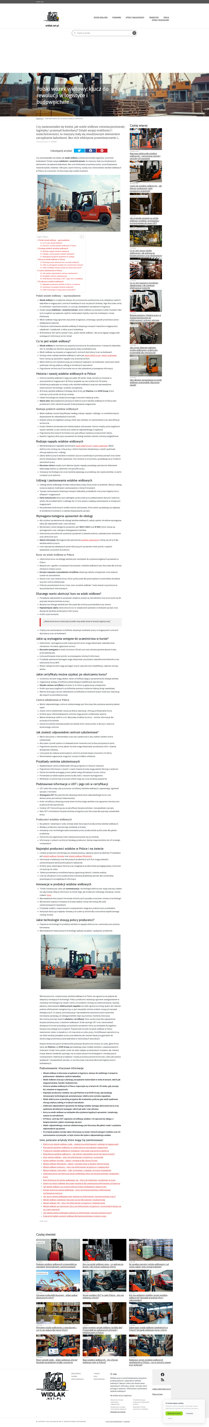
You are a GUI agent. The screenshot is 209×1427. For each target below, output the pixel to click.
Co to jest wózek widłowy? (52, 243)
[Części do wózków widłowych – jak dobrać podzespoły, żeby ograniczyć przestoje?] (146, 171)
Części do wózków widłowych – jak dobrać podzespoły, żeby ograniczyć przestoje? (146, 188)
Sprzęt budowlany (160, 20)
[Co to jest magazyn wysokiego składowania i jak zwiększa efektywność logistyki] (146, 268)
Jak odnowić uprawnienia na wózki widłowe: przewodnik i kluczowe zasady (146, 382)
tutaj (49, 895)
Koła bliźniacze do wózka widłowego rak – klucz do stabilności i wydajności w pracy (79, 1180)
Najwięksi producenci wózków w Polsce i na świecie (61, 284)
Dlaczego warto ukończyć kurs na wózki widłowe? (61, 262)
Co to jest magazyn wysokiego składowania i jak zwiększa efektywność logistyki (144, 285)
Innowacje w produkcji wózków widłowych (58, 287)
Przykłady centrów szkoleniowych (55, 276)
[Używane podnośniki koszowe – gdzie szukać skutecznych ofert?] (58, 1281)
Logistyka (133, 326)
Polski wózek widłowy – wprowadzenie (54, 240)
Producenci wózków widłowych (51, 282)
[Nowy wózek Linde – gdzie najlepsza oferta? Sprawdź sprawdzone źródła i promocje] (58, 1345)
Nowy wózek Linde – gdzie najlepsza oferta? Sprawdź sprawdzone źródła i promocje (57, 1361)
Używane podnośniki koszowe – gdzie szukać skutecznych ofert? (57, 1296)
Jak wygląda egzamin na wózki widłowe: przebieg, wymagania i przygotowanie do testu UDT (144, 220)
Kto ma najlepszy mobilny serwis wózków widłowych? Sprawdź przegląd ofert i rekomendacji (148, 1297)
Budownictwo (41, 1273)
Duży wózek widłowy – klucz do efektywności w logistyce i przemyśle (73, 1157)
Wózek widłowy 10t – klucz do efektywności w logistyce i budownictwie (74, 1203)
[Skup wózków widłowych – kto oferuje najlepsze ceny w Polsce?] (104, 1345)
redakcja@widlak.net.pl (161, 1389)
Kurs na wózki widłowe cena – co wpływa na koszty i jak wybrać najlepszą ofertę (103, 1265)
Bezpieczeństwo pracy (138, 196)
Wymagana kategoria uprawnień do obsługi (58, 257)
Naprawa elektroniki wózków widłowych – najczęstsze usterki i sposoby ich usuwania (145, 155)
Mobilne (132, 1273)
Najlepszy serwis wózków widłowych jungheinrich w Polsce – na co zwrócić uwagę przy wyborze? (150, 1362)
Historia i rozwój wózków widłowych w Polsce (59, 246)
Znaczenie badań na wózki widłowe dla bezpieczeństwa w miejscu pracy (74, 1216)
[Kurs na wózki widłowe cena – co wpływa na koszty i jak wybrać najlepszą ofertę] (104, 1250)
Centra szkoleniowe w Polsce (50, 271)
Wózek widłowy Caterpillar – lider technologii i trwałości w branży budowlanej (77, 1170)
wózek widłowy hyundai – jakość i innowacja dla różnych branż (70, 1160)
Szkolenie (133, 358)
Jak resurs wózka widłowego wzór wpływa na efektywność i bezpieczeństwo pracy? (79, 1196)
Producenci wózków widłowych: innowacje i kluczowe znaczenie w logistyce (76, 1151)
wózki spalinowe (109, 355)
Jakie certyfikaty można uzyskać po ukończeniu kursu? (62, 268)
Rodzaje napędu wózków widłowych (56, 251)
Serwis (85, 1273)
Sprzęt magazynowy (135, 17)
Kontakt (127, 1421)
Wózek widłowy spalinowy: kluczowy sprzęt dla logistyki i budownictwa (74, 1200)
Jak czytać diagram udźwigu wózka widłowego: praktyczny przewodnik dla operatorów (144, 349)
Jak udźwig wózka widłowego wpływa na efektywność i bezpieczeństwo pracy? (77, 1213)
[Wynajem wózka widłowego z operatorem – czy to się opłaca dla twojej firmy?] (58, 1313)
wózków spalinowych (90, 540)
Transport (97, 1373)
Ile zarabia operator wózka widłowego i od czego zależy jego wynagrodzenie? (149, 1265)
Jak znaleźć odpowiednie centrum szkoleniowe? (60, 273)
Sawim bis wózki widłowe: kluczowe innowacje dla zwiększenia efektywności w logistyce (81, 1183)
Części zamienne (136, 164)
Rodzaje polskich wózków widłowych (53, 248)
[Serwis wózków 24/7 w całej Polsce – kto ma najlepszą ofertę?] (104, 1281)
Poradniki (116, 17)
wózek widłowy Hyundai (53, 856)
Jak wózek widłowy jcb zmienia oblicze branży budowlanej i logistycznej (74, 1187)
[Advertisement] (104, 55)
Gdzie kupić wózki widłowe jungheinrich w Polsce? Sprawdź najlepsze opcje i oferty (148, 1328)
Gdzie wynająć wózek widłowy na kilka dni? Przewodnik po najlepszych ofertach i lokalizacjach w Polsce (102, 1329)
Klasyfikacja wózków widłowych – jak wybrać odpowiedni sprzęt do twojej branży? (79, 1154)
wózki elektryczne (93, 355)
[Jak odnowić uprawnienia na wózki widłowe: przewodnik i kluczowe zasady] (146, 365)
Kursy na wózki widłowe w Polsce (52, 259)
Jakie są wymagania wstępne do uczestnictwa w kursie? (63, 265)
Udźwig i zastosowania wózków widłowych (58, 254)
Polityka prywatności (114, 1421)
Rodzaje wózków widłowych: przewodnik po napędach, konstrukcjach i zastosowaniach (56, 1265)
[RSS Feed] (162, 1379)
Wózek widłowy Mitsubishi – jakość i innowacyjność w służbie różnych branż (76, 1164)
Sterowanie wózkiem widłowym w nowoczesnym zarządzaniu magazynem (75, 1147)
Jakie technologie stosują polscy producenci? (59, 290)
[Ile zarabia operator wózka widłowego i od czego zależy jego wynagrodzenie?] (151, 1250)
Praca (95, 1376)
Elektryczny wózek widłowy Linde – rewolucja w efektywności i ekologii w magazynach (81, 1144)
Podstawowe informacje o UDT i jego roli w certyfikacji (63, 279)
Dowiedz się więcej (118, 1412)
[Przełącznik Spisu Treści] (80, 237)
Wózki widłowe (101, 17)
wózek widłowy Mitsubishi (80, 856)
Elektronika (134, 131)
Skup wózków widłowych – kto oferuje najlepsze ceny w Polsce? (100, 1361)
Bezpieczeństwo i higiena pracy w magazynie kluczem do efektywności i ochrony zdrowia (145, 317)
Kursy (85, 1242)
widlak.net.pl (39, 118)
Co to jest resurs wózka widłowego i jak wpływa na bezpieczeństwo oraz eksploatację (146, 252)
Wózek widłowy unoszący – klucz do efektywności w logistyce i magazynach (76, 1167)
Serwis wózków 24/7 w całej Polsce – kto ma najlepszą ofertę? (103, 1296)
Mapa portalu (157, 1394)
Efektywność (135, 261)
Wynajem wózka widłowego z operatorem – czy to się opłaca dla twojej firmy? (56, 1328)
